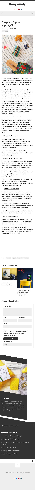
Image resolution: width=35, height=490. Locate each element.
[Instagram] (14, 9)
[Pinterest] (19, 9)
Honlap (5, 323)
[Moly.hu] (21, 9)
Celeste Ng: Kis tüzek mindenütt (13, 117)
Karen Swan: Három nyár (9, 447)
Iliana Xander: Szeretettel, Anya (11, 439)
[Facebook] (17, 9)
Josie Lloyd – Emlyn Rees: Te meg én (12, 436)
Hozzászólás (7, 306)
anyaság (8, 258)
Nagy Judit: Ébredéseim (10, 136)
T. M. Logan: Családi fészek (10, 454)
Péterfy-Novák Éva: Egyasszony (13, 158)
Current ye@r (7, 341)
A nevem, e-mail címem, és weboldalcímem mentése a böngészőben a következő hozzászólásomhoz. (15, 333)
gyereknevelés (16, 258)
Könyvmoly (5, 28)
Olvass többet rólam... (17, 410)
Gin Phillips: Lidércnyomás (11, 188)
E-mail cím (21, 317)
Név (4, 317)
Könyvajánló (5, 31)
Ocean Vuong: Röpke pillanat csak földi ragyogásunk (24, 293)
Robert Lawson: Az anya (11, 216)
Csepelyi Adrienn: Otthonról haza (11, 450)
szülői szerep (25, 258)
